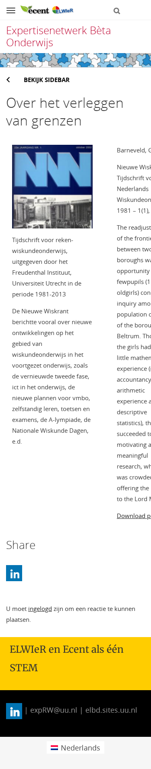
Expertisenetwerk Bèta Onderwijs (58, 36)
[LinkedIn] (14, 573)
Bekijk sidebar (47, 80)
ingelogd (40, 609)
